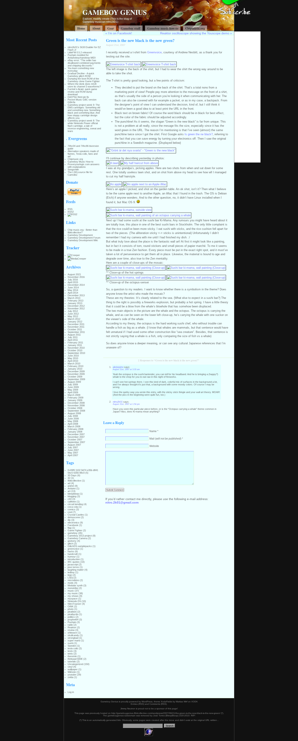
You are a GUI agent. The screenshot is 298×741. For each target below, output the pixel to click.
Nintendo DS (74, 601)
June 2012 (73, 313)
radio (70, 624)
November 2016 (76, 277)
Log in (71, 692)
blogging (72, 496)
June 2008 (73, 418)
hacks (71, 551)
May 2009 (73, 389)
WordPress (147, 701)
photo (71, 609)
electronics (73, 522)
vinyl (70, 666)
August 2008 (74, 413)
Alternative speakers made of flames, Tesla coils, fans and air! (83, 154)
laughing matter (76, 569)
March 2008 (74, 426)
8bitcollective (74, 480)
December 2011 (76, 324)
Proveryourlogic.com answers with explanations (83, 165)
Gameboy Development (80, 235)
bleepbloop (73, 493)
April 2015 (73, 282)
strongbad (73, 638)
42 (69, 478)
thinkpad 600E (75, 659)
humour (72, 556)
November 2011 (76, 326)
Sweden (72, 645)
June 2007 (73, 450)
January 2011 (75, 345)
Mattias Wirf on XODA (187, 701)
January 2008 (75, 431)
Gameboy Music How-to (80, 161)
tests (70, 651)
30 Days (72, 475)
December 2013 (76, 295)
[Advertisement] (247, 97)
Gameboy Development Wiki (83, 240)
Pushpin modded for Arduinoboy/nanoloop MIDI (82, 56)
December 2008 (76, 403)
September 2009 (76, 379)
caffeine (72, 501)
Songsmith (73, 169)
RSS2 (71, 211)
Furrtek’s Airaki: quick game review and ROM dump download (82, 92)
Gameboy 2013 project (80, 535)
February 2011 (75, 342)
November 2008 (76, 405)
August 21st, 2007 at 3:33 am (126, 369)
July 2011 (73, 337)
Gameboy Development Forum (84, 237)
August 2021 (74, 274)
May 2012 (73, 316)
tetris (70, 653)
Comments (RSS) (158, 704)
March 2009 (74, 395)
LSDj (70, 577)
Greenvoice (154, 52)
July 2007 (73, 447)
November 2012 (76, 308)
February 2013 (75, 300)
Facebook (73, 525)
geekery (72, 541)
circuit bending (75, 504)
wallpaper (73, 669)
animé (71, 486)
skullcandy (73, 635)
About (96, 28)
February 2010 (75, 366)
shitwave (72, 632)
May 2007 (73, 452)
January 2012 (75, 321)
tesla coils (73, 648)
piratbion (72, 611)
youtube (72, 674)
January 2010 (75, 368)
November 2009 (76, 374)
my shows (73, 596)
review (71, 630)
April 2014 (73, 292)
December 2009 (76, 371)
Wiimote (72, 672)
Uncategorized (75, 664)
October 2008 (75, 408)
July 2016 (73, 279)
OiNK (70, 606)
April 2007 (73, 455)
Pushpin (72, 622)
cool (70, 512)
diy (69, 520)
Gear (110, 28)
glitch (70, 543)
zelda (70, 677)
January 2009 (75, 400)
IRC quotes (74, 562)
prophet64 (73, 619)
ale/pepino (118, 367)
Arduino (72, 488)
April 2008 (73, 423)
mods (71, 583)
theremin (72, 656)
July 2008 (73, 416)
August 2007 (74, 444)
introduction (74, 559)
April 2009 (73, 392)
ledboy (71, 572)
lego (70, 575)
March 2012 (74, 319)
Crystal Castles (76, 514)
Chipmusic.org (195, 28)
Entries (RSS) (137, 704)
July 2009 (73, 384)
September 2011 (76, 332)
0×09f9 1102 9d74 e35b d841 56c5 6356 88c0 (83, 471)
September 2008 (76, 410)
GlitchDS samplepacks (80, 546)
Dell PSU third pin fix (78, 97)
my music (73, 593)
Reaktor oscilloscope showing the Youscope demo (194, 33)
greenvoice (73, 548)
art (69, 491)
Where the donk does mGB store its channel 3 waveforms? (84, 85)
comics (71, 509)
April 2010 (73, 361)
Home (81, 28)
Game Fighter (75, 530)
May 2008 (73, 421)
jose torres (73, 567)
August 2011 (74, 334)
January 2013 (75, 303)
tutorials (72, 661)
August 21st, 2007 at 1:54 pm (126, 404)
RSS (70, 209)
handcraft (73, 554)
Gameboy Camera (77, 538)
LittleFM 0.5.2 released (80, 52)
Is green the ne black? (199, 134)
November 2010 (76, 347)
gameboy (72, 533)
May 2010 (73, 358)
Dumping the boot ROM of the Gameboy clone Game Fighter (84, 80)
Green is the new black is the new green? (140, 40)
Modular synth (75, 585)
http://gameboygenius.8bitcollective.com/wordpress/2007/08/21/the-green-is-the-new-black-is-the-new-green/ (165, 713)
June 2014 (73, 287)
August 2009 (74, 382)
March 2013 (74, 298)
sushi (70, 643)
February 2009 (75, 397)
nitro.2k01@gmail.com (122, 502)
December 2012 (76, 306)
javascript (73, 564)
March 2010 (74, 363)
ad (69, 483)
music (71, 590)
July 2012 (73, 311)
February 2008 (75, 429)
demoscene (74, 517)
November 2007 (76, 437)
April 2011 (73, 340)
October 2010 (75, 350)
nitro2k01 (118, 401)
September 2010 (76, 353)
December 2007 (76, 434)
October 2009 (75, 376)
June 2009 (73, 387)
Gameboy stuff (130, 28)
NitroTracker (74, 603)
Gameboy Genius (114, 12)
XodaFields (166, 701)
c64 (70, 499)
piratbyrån (73, 614)
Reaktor (72, 627)
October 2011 (75, 329)
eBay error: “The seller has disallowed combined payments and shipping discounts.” (84, 63)
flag (69, 527)
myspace (72, 598)
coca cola (73, 507)
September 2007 (76, 442)
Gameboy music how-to (162, 28)
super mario (74, 640)
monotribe (73, 588)
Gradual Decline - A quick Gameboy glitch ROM (81, 74)
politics (71, 617)
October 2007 (75, 439)
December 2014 (76, 285)
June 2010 (73, 355)
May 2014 (73, 290)
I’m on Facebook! (120, 33)
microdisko (73, 580)
